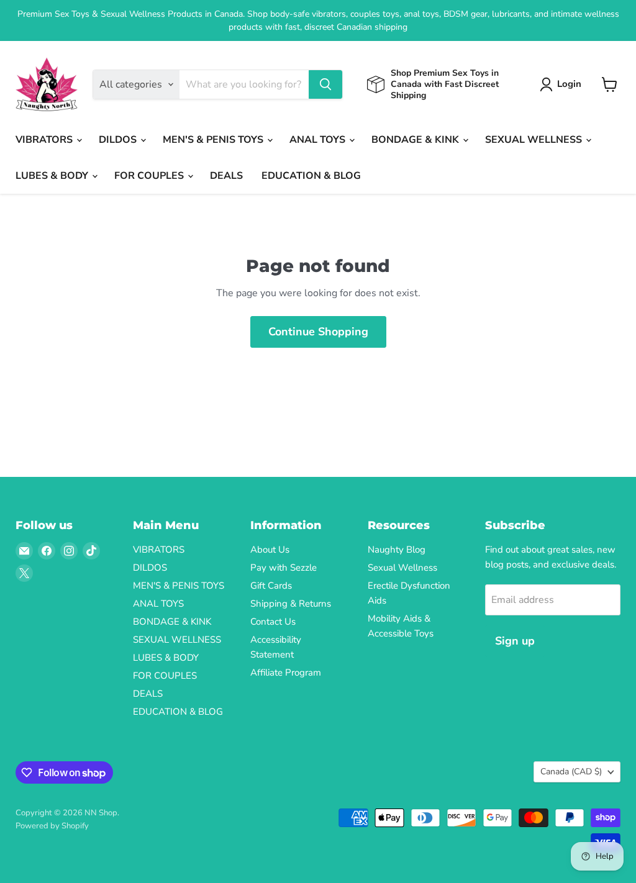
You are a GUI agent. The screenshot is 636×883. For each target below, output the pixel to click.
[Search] (325, 84)
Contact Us (273, 621)
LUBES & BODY (53, 176)
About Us (269, 549)
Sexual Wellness (402, 567)
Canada (571, 771)
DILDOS (119, 140)
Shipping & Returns (290, 603)
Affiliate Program (285, 672)
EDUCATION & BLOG (311, 176)
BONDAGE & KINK (416, 140)
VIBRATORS (45, 140)
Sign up (515, 640)
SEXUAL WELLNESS (534, 140)
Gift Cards (271, 585)
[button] (563, 84)
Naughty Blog (396, 549)
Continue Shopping (318, 331)
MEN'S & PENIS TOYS (214, 140)
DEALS (226, 176)
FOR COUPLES (150, 176)
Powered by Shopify (52, 825)
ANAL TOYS (318, 140)
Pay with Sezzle (283, 567)
